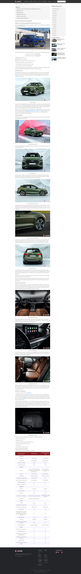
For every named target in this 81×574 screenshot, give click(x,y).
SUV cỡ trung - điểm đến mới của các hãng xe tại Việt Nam (61, 58)
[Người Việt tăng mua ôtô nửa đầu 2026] (54, 40)
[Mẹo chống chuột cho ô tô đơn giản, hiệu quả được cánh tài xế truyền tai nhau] (54, 54)
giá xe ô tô (55, 1)
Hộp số (38, 398)
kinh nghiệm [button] (44, 1)
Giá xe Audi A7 (54, 26)
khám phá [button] (49, 1)
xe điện (31, 1)
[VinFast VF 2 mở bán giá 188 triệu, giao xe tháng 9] (54, 49)
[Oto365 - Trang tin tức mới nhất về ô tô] (18, 1)
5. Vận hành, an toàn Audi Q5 (21, 16)
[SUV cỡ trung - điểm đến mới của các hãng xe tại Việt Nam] (54, 59)
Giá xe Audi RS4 (54, 15)
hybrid (25, 397)
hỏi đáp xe (45, 556)
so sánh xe (39, 556)
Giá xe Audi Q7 (54, 19)
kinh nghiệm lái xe (40, 562)
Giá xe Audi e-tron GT (55, 10)
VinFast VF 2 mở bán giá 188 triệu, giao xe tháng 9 (61, 49)
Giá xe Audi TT (54, 17)
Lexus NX (41, 110)
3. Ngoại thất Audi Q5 (19, 12)
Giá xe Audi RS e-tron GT (55, 8)
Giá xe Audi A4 (54, 31)
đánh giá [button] (35, 1)
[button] (65, 1)
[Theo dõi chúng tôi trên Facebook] (56, 552)
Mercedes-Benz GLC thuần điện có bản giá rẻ (61, 44)
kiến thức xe (46, 561)
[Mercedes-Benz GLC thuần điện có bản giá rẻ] (54, 45)
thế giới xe (46, 562)
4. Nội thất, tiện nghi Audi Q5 (21, 14)
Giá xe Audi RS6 (54, 13)
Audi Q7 (16, 76)
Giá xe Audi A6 (54, 28)
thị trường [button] (26, 1)
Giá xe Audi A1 (54, 35)
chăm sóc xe (40, 561)
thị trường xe (40, 551)
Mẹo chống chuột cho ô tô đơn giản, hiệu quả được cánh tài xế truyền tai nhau (61, 54)
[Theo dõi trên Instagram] (62, 552)
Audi (16, 73)
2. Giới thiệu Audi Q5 (19, 10)
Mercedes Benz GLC (31, 110)
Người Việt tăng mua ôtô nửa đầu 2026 (60, 40)
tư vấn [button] (39, 1)
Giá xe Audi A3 (54, 33)
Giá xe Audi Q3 (54, 22)
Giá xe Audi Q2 (54, 24)
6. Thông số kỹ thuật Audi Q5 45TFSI (22, 18)
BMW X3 (38, 110)
